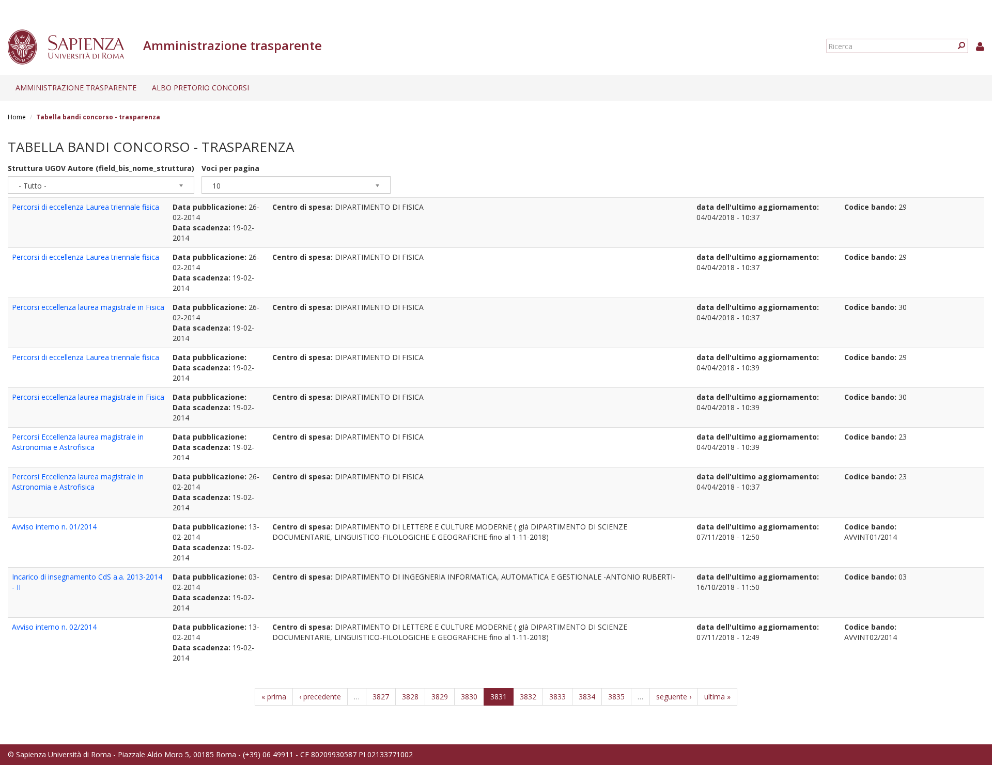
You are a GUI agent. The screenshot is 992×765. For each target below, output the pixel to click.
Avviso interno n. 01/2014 (54, 527)
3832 (528, 696)
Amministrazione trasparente (76, 87)
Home (17, 117)
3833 (557, 696)
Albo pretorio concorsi (200, 87)
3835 (616, 696)
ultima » (717, 696)
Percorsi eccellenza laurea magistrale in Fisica (88, 307)
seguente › (673, 696)
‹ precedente (320, 696)
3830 (469, 696)
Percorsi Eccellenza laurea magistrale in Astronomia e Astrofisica (78, 442)
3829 (439, 696)
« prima (273, 696)
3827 (381, 696)
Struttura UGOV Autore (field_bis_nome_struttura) (101, 168)
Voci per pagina (230, 168)
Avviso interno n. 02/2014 (54, 627)
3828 (410, 696)
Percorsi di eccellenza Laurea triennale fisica (85, 207)
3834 (587, 696)
